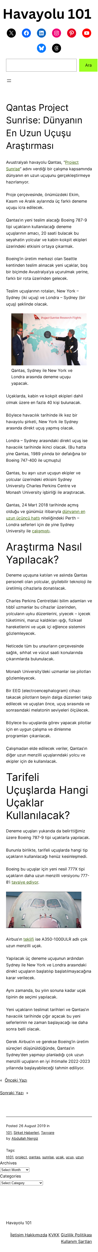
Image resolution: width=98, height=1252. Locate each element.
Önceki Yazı (16, 1080)
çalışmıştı (41, 530)
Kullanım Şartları (76, 1241)
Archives (8, 1162)
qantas (34, 1157)
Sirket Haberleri (26, 1132)
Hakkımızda (35, 1234)
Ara (88, 65)
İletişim (17, 1234)
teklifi (28, 939)
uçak (60, 1157)
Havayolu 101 (19, 1222)
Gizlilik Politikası (76, 1234)
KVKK (54, 1234)
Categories (10, 1176)
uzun (80, 1157)
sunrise (48, 1157)
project (21, 1157)
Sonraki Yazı (12, 1092)
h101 (9, 1157)
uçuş (70, 1157)
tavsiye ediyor (25, 882)
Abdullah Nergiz (25, 1138)
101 (9, 1132)
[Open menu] (9, 81)
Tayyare (47, 1132)
